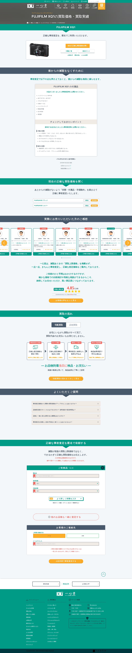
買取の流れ (77, 55)
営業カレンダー (57, 1)
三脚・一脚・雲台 (51, 629)
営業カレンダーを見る (95, 608)
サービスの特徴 (30, 608)
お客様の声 (70, 55)
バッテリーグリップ (52, 635)
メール (49, 535)
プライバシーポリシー (31, 641)
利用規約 (28, 638)
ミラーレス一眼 (51, 608)
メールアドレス (37, 541)
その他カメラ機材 (51, 641)
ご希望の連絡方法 (38, 532)
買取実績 (46, 584)
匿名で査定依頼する (76, 605)
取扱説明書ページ (65, 168)
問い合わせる (93, 605)
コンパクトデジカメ (52, 611)
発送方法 (28, 629)
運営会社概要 (29, 635)
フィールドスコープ (52, 638)
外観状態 (35, 488)
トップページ (29, 605)
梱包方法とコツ (30, 623)
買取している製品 (30, 614)
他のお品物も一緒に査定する (66, 517)
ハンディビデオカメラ (52, 617)
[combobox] (66, 476)
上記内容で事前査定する (66, 561)
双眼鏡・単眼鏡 (51, 626)
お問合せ (67, 1)
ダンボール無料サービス (32, 626)
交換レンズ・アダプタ (52, 614)
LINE (83, 535)
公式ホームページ (65, 165)
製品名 (35, 473)
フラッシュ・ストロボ (52, 632)
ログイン (48, 1)
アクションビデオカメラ (53, 620)
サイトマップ (76, 1)
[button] (86, 200)
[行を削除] (103, 468)
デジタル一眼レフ (51, 605)
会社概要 (85, 1)
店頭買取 (73, 325)
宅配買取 (59, 325)
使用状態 (35, 480)
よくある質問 (84, 55)
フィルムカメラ (51, 623)
